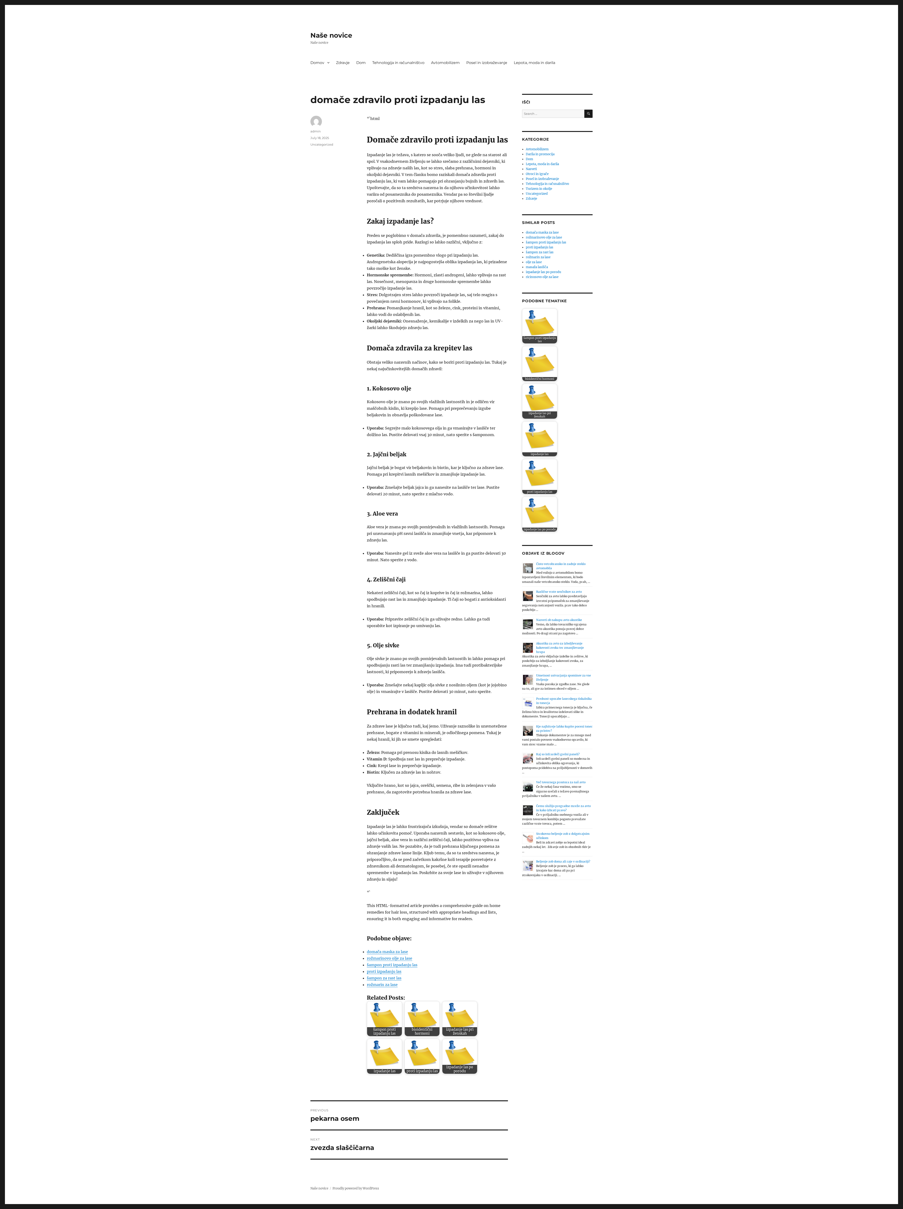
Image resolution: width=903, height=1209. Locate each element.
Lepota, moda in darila (534, 62)
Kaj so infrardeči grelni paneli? (558, 754)
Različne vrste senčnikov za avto (559, 591)
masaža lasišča (537, 267)
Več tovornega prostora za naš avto (561, 782)
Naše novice (331, 35)
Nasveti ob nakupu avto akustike (559, 620)
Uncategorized (321, 144)
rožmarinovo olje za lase (389, 958)
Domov (317, 62)
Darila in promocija (540, 154)
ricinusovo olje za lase (542, 277)
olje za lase (534, 262)
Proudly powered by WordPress (356, 1188)
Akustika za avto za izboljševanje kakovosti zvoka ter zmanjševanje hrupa (560, 648)
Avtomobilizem (445, 62)
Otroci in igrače (537, 174)
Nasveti (531, 169)
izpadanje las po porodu (543, 272)
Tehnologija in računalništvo (398, 62)
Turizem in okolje (539, 189)
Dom (361, 62)
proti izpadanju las (384, 971)
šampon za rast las (384, 978)
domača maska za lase (387, 951)
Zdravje (343, 62)
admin (315, 131)
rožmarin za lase (382, 984)
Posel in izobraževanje (486, 62)
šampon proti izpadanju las (392, 964)
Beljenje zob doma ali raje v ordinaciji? (563, 861)
